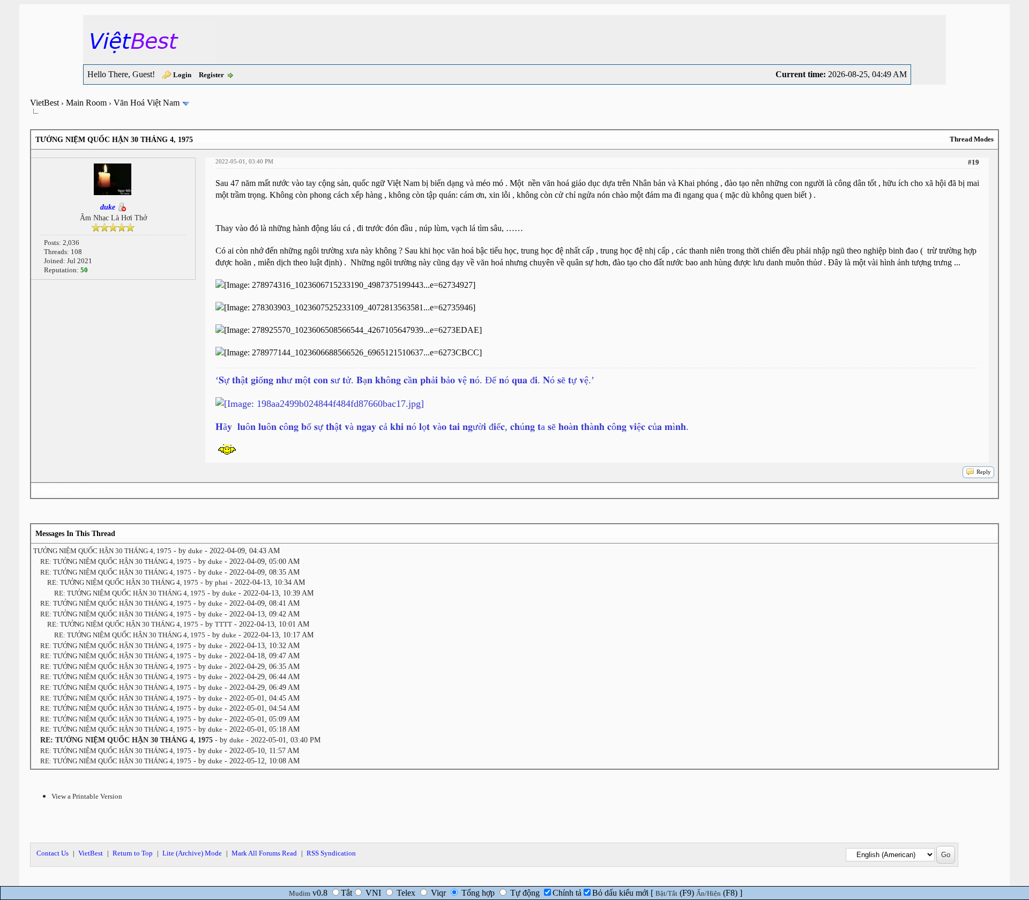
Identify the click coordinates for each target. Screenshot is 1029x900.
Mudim (299, 893)
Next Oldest (56, 490)
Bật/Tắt (666, 893)
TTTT (223, 624)
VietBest (44, 102)
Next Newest (98, 490)
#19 (973, 162)
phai (221, 582)
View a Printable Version (86, 796)
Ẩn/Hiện (708, 893)
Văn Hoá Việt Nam (147, 102)
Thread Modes (972, 139)
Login (182, 75)
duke (195, 551)
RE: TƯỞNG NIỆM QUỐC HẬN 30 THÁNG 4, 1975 (115, 561)
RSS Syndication (331, 853)
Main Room (86, 102)
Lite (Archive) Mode (192, 853)
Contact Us (52, 853)
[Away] (121, 207)
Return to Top (133, 853)
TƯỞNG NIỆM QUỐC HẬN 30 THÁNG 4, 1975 (102, 551)
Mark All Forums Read (264, 853)
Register (211, 75)
